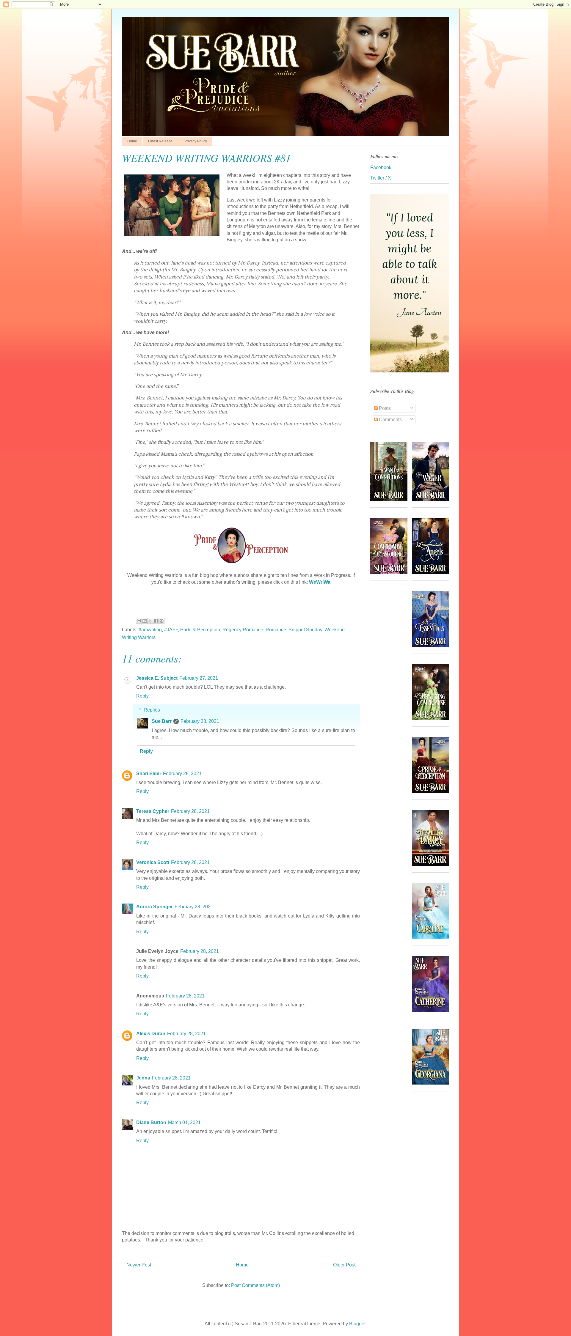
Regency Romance (242, 629)
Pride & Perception (200, 629)
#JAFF (171, 629)
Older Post (344, 1264)
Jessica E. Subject (157, 678)
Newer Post (138, 1264)
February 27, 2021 (198, 678)
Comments (390, 419)
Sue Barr (162, 721)
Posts (384, 408)
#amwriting (150, 629)
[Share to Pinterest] (161, 621)
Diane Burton (151, 1122)
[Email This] (139, 621)
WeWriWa (319, 582)
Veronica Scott (152, 862)
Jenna (143, 1077)
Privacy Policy (195, 141)
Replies (152, 709)
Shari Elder (148, 773)
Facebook (380, 167)
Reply (142, 695)
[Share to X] (150, 621)
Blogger (357, 1323)
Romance (276, 629)
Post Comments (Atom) (255, 1285)
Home (132, 141)
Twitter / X (380, 177)
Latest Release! (160, 141)
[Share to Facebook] (156, 621)
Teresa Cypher (152, 811)
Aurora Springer (154, 906)
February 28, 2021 (200, 721)
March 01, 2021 (184, 1122)
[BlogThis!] (145, 621)
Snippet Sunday (305, 629)
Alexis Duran (150, 1033)
